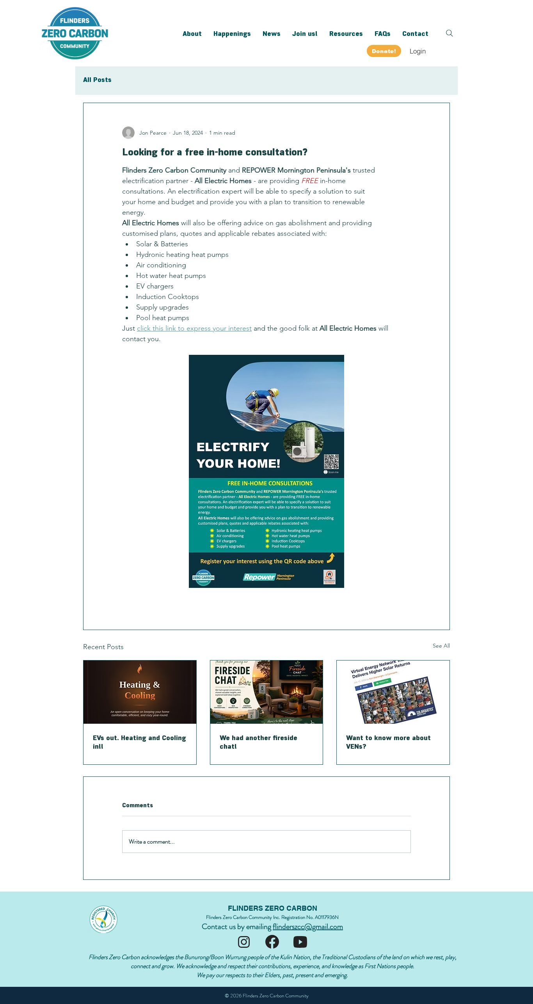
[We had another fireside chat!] (266, 692)
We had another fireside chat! (258, 741)
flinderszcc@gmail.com (308, 926)
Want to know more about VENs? (388, 741)
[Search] (449, 33)
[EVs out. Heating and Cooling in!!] (140, 692)
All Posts (97, 79)
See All (441, 645)
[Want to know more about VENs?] (393, 692)
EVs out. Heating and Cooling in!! (139, 741)
